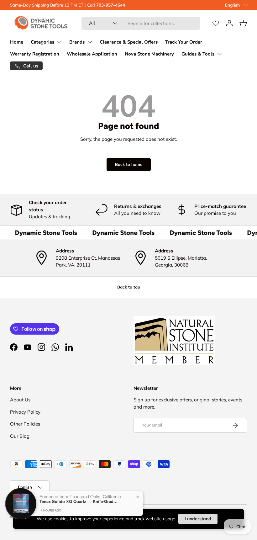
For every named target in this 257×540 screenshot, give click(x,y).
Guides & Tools (197, 54)
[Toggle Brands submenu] (89, 42)
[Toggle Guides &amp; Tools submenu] (219, 54)
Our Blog (19, 436)
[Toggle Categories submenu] (59, 42)
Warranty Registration (34, 54)
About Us (20, 400)
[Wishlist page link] (215, 23)
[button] (243, 23)
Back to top (128, 286)
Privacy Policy (25, 412)
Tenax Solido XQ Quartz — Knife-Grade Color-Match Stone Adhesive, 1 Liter (78, 501)
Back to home (128, 164)
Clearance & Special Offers (129, 42)
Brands (77, 42)
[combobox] (140, 23)
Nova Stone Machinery (149, 54)
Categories (42, 42)
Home (16, 42)
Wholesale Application (92, 54)
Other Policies (25, 424)
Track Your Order (183, 42)
